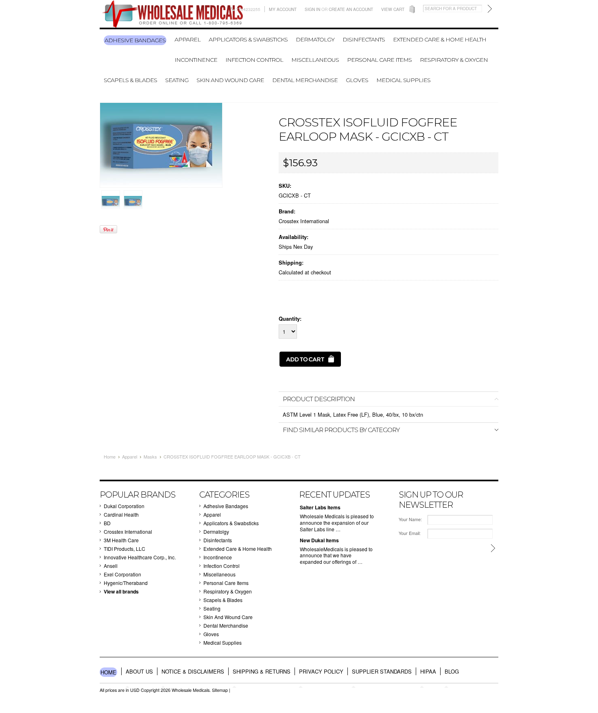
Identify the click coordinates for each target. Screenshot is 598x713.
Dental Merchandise (305, 80)
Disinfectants (364, 39)
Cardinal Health (121, 514)
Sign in (312, 9)
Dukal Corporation (124, 505)
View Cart (392, 9)
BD (107, 523)
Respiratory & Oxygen (454, 59)
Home (110, 456)
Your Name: (410, 519)
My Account (283, 9)
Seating (176, 80)
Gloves (357, 80)
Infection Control (254, 59)
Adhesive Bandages (135, 40)
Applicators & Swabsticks (248, 39)
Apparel (188, 39)
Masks (150, 456)
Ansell (111, 565)
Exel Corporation (122, 574)
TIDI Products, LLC (124, 548)
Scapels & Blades (130, 80)
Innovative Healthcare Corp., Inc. (140, 557)
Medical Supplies (403, 80)
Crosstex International (304, 221)
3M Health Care (121, 540)
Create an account (351, 9)
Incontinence (196, 59)
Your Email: (410, 533)
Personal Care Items (379, 59)
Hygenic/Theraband (126, 582)
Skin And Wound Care (230, 80)
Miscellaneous (315, 59)
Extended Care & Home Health (439, 39)
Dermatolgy (315, 39)
